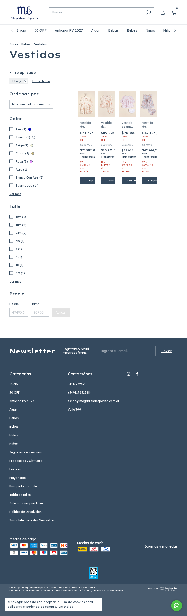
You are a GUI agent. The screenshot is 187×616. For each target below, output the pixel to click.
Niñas (150, 30)
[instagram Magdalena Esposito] (129, 374)
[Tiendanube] (162, 590)
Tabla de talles (20, 495)
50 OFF (40, 30)
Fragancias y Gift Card (25, 460)
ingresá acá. (81, 590)
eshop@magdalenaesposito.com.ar (93, 401)
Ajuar (95, 30)
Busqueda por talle (23, 486)
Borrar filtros (41, 81)
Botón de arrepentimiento (109, 590)
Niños (168, 30)
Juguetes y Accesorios (25, 452)
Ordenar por (24, 93)
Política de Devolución (25, 512)
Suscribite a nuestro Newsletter (32, 520)
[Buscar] (148, 12)
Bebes (132, 30)
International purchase (26, 503)
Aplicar (61, 312)
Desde (14, 304)
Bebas (113, 30)
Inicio (21, 30)
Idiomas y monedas (161, 546)
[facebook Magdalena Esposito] (137, 374)
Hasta (35, 304)
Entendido (66, 606)
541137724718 (77, 384)
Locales (15, 469)
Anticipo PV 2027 (69, 30)
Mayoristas (17, 478)
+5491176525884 (80, 392)
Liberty (16, 81)
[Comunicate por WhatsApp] (176, 605)
